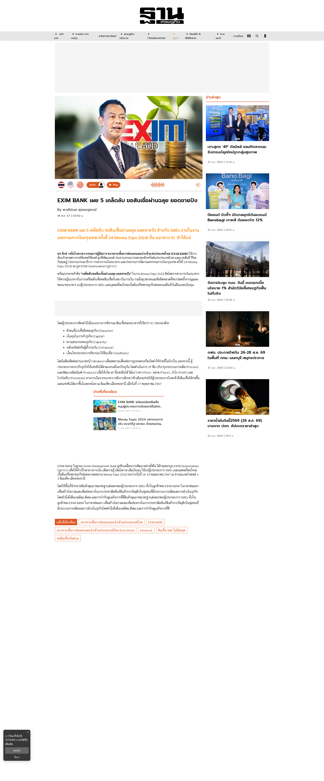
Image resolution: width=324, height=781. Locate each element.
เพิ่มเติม (9, 743)
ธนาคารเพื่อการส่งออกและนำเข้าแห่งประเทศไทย (112, 522)
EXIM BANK (155, 522)
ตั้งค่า (17, 757)
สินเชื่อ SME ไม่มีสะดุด (171, 530)
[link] (237, 137)
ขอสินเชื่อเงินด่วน (68, 538)
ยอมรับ (16, 750)
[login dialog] (265, 36)
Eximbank (146, 530)
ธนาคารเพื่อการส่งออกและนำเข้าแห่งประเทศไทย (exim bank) (95, 530)
